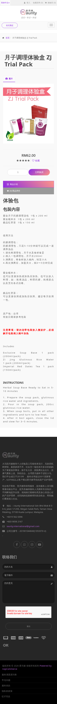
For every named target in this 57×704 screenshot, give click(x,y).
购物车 (51, 2)
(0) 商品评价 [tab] (15, 190)
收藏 (37, 160)
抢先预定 (9, 25)
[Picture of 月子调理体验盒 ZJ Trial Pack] (28, 114)
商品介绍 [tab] (13, 184)
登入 (28, 2)
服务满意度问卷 (9, 674)
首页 (8, 37)
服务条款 (6, 685)
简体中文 (4, 2)
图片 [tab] (10, 78)
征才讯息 (6, 696)
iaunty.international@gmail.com (23, 526)
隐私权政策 (7, 691)
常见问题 (6, 680)
